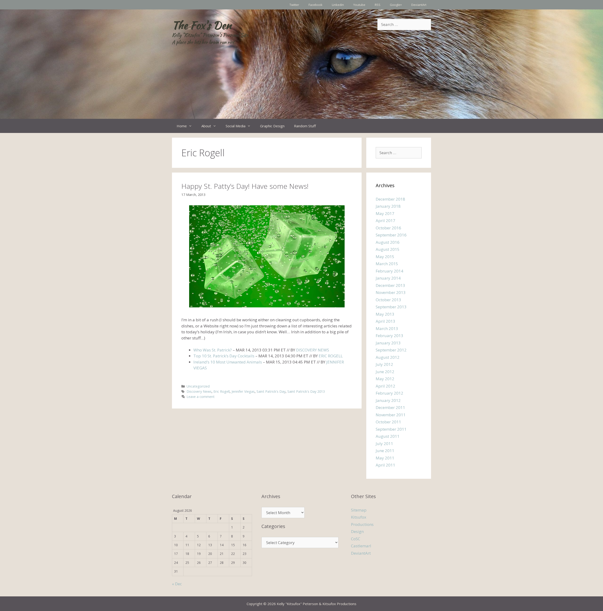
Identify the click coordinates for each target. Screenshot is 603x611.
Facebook (315, 5)
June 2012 (385, 371)
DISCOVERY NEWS (312, 350)
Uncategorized (198, 386)
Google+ (396, 5)
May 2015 (385, 256)
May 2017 (385, 213)
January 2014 (388, 278)
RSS (377, 5)
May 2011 (385, 458)
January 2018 (388, 206)
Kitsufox (358, 517)
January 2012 (388, 400)
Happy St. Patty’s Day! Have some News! (245, 186)
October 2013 (388, 299)
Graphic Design (272, 126)
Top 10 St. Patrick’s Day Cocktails (223, 356)
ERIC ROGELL (331, 356)
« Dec (177, 583)
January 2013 (388, 343)
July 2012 (384, 364)
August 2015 (387, 249)
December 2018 (390, 199)
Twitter (294, 5)
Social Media (235, 126)
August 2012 (387, 357)
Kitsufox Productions (339, 603)
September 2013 (391, 307)
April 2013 (385, 321)
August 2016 (387, 242)
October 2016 (388, 228)
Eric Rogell (221, 391)
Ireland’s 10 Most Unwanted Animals (227, 362)
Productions (362, 524)
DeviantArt (418, 5)
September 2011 (391, 429)
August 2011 (387, 436)
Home (182, 126)
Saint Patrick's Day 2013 (306, 391)
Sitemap (359, 510)
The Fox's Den (202, 25)
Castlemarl (361, 546)
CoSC (355, 538)
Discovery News (199, 391)
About (206, 126)
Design (357, 531)
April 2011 (385, 465)
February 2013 (389, 335)
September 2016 (391, 235)
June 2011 (385, 450)
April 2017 (385, 220)
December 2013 (390, 285)
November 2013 (391, 292)
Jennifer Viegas (243, 391)
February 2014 (389, 271)
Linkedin (338, 5)
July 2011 (384, 443)
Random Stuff (305, 126)
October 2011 (388, 422)
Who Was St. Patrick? (212, 350)
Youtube (359, 5)
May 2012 (385, 378)
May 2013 (385, 314)
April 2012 (385, 386)
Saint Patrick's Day (271, 391)
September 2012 (391, 350)
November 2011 (391, 414)
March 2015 (387, 263)
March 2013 (387, 328)
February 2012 (389, 393)
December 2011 (390, 407)
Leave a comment (201, 396)
